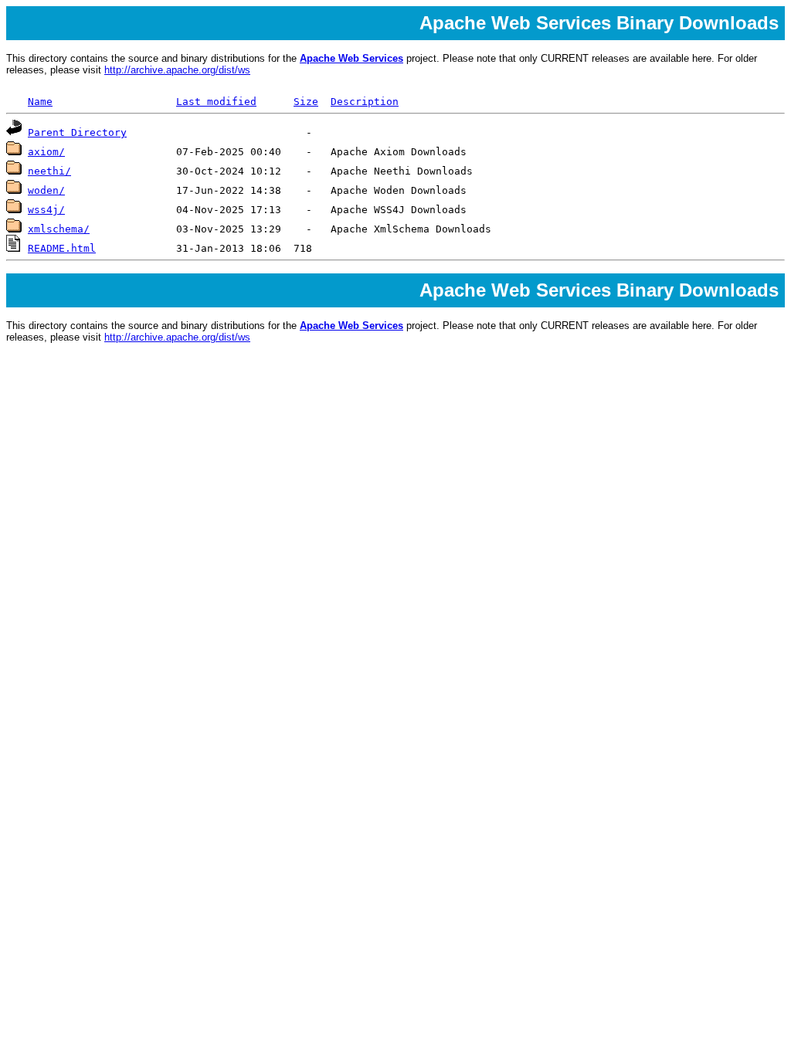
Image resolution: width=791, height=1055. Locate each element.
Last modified (216, 101)
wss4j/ (46, 209)
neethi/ (49, 171)
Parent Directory (77, 132)
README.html (62, 248)
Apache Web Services (351, 58)
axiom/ (46, 152)
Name (40, 101)
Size (306, 101)
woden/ (46, 190)
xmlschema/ (59, 229)
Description (365, 101)
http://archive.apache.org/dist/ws (177, 70)
